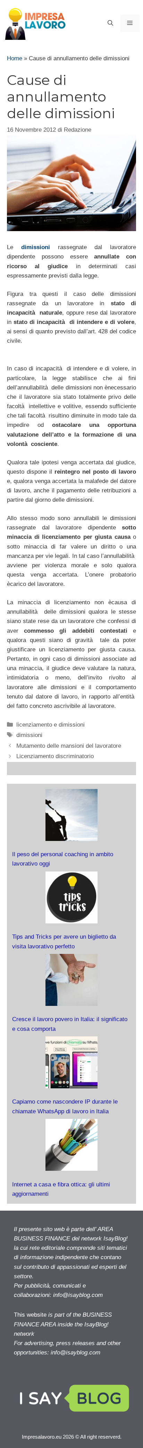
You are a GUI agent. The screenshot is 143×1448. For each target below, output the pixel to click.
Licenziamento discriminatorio (55, 756)
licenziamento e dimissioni (50, 724)
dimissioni (35, 247)
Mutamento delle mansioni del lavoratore (68, 746)
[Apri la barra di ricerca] (110, 23)
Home (14, 58)
